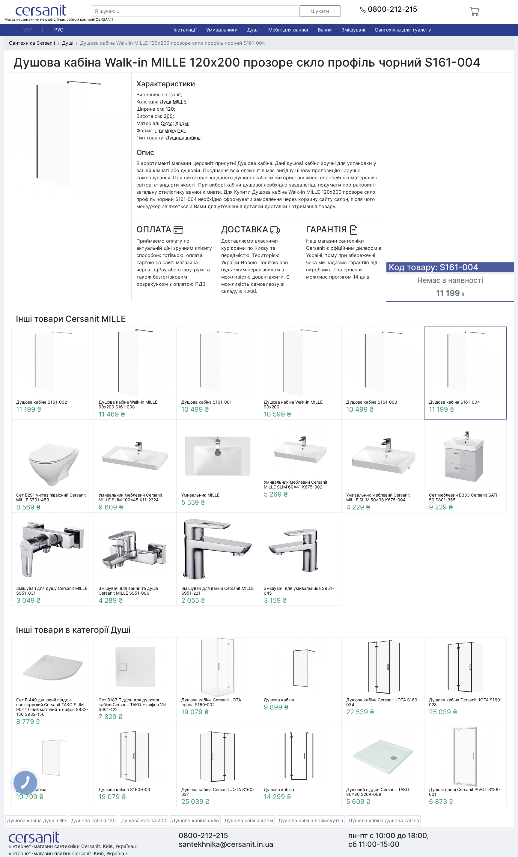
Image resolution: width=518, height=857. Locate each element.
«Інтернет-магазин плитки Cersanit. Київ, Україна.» (68, 853)
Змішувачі (353, 30)
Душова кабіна (183, 138)
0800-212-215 (391, 9)
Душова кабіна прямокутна (310, 820)
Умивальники (222, 30)
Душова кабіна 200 (143, 820)
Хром (181, 123)
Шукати (320, 11)
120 (170, 109)
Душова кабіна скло (195, 820)
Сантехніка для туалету (403, 30)
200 (168, 116)
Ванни (325, 30)
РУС (59, 30)
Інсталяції (185, 30)
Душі (253, 30)
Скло (167, 123)
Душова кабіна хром (249, 820)
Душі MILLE (173, 102)
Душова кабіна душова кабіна (384, 820)
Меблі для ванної (288, 30)
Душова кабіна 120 (93, 820)
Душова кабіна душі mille (36, 820)
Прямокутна (170, 130)
